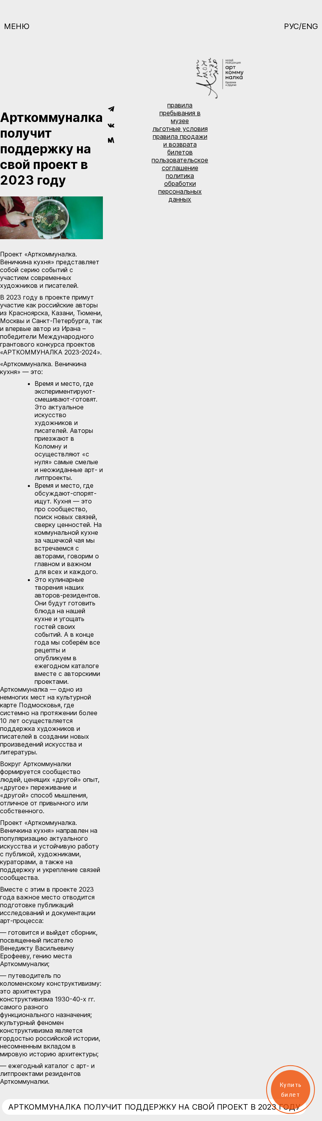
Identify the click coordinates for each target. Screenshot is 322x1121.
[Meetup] (111, 141)
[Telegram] (111, 109)
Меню (16, 26)
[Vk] (110, 125)
